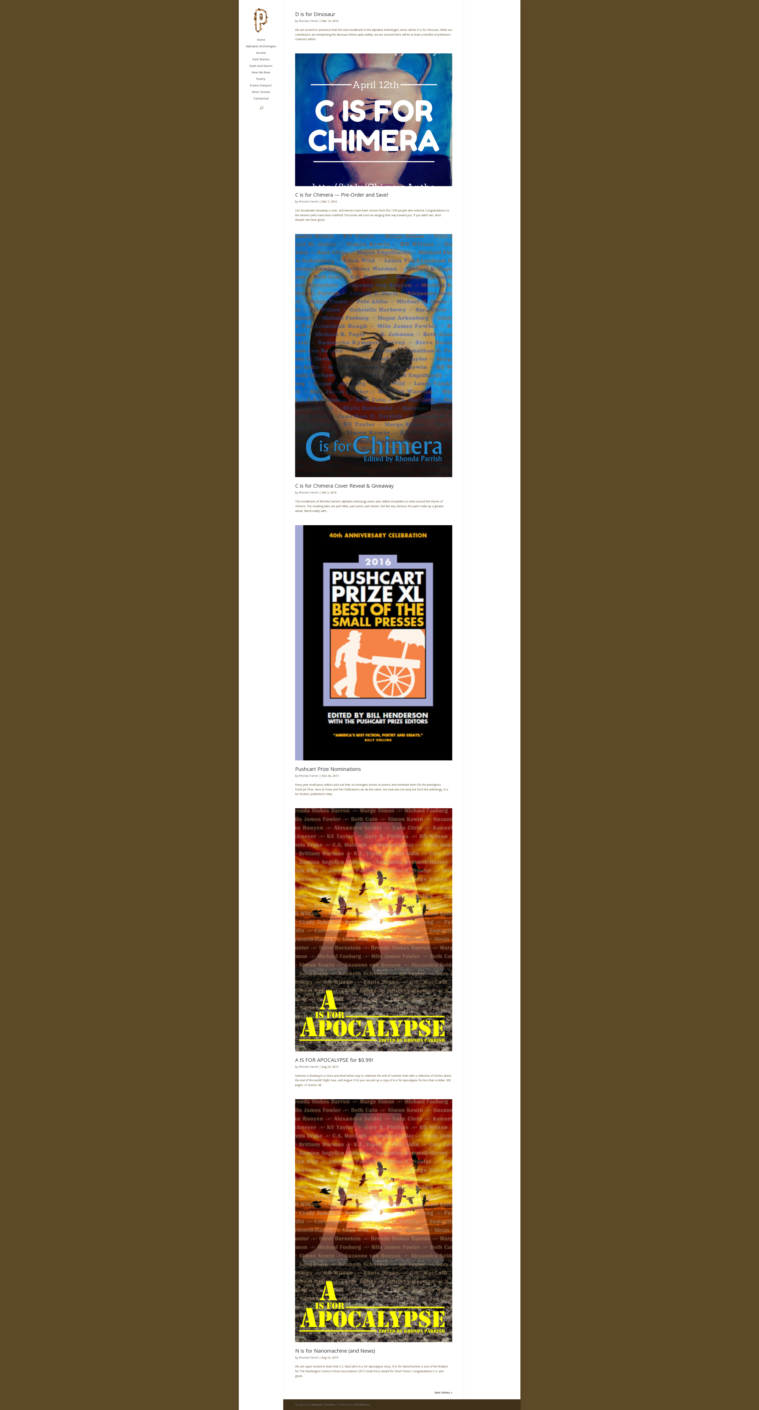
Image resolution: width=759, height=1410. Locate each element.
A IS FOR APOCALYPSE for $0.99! (334, 1059)
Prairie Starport (261, 85)
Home (261, 40)
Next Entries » (443, 1392)
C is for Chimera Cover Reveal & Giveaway (344, 485)
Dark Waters (261, 59)
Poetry (260, 79)
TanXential (261, 98)
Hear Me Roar (261, 72)
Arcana (261, 53)
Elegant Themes (323, 1404)
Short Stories (261, 92)
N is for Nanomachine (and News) (335, 1350)
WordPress (362, 1404)
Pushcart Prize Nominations (328, 768)
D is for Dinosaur (315, 14)
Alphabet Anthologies (261, 46)
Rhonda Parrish (308, 21)
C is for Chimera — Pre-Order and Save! (341, 194)
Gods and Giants (260, 66)
